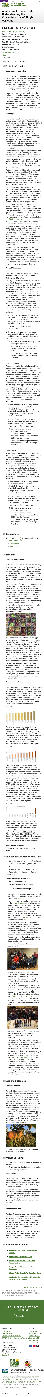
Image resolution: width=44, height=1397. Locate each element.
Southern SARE (34, 1338)
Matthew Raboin (8, 52)
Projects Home (7, 1331)
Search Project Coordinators (11, 1336)
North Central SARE (35, 1333)
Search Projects (7, 1333)
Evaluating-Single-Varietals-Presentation (20, 997)
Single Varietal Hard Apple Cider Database (22, 1268)
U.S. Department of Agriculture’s (16, 1381)
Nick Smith (14, 546)
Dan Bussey (14, 543)
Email (4, 55)
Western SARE (34, 1340)
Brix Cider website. (16, 219)
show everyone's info (14, 540)
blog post (25, 917)
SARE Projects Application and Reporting (15, 1338)
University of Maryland (10, 1379)
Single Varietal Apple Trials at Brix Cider (25, 1273)
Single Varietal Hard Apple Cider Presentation (22, 1261)
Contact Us (6, 1355)
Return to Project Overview (31, 1287)
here (17, 678)
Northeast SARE (34, 1336)
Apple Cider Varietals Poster (20, 1256)
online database (19, 903)
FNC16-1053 (13, 31)
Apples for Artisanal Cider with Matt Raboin (23, 1251)
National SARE (33, 1331)
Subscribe (20, 1316)
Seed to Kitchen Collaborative (21, 1057)
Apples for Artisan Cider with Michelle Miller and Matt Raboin (24, 1278)
